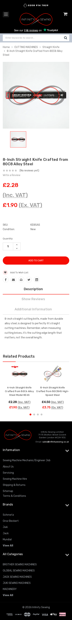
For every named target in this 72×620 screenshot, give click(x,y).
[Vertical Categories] (6, 14)
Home (6, 47)
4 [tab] (41, 414)
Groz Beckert (11, 521)
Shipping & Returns (14, 485)
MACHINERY (10, 589)
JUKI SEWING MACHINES (17, 583)
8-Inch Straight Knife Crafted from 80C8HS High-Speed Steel (52, 391)
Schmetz (8, 514)
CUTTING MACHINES (26, 47)
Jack (6, 533)
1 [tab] (30, 414)
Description (33, 289)
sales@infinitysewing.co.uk (55, 442)
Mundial (7, 539)
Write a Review (11, 175)
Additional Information (33, 309)
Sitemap (8, 491)
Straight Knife (50, 47)
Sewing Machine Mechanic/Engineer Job (26, 460)
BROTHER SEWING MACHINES (20, 564)
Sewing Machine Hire (15, 478)
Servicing (8, 472)
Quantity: (8, 238)
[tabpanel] (18, 140)
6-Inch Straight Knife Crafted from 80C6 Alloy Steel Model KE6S (19, 391)
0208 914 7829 (38, 5)
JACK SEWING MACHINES (17, 576)
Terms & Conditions (14, 496)
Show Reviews (33, 299)
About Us (8, 466)
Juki (5, 527)
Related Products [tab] (19, 356)
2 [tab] (34, 414)
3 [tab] (38, 414)
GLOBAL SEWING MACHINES (19, 570)
